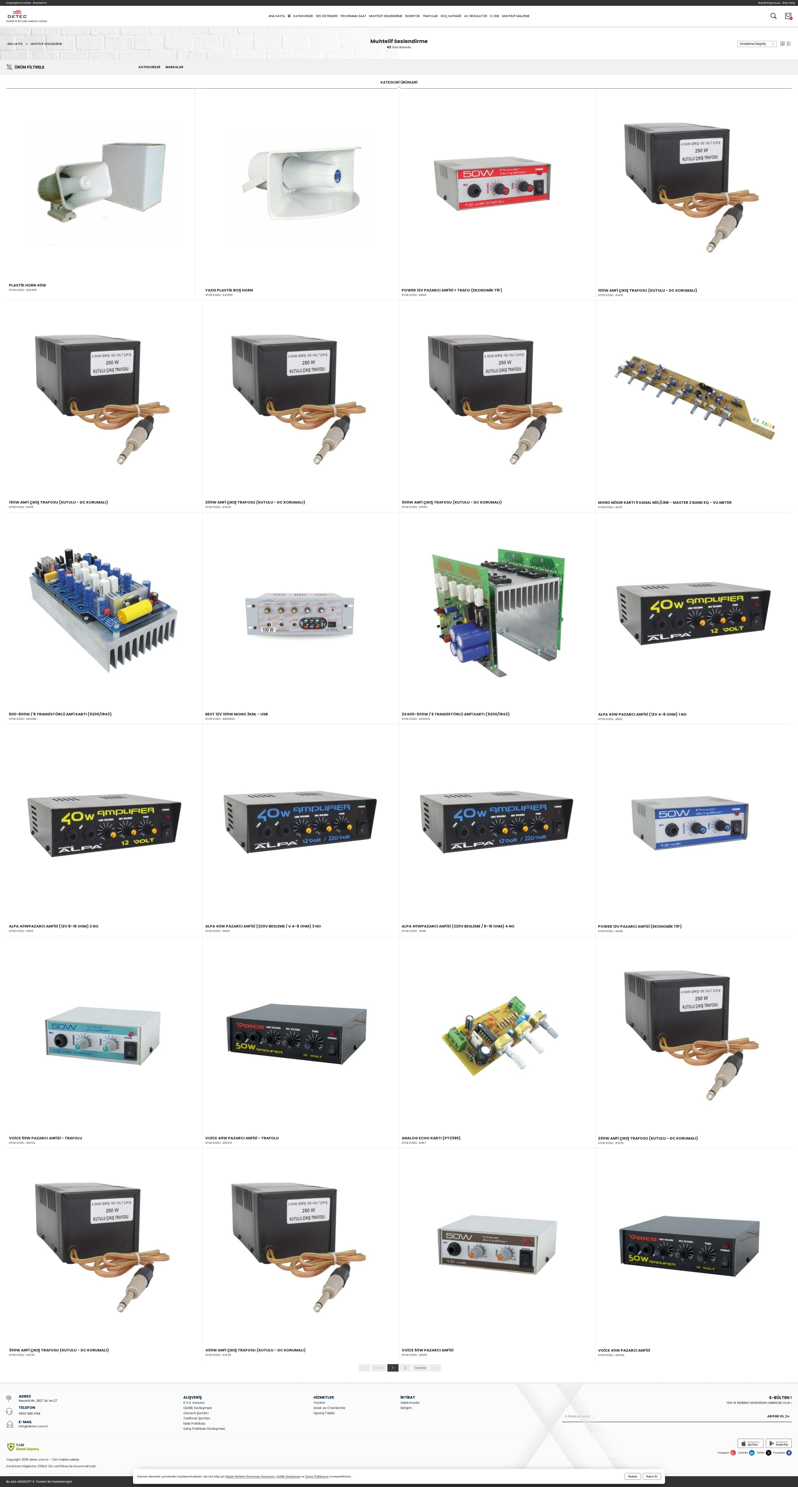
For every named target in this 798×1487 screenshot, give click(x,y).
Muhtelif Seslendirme (385, 16)
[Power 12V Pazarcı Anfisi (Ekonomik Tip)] (694, 822)
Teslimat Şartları (196, 1418)
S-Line (494, 16)
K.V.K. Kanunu (193, 1402)
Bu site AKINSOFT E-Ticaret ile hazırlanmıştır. (39, 1481)
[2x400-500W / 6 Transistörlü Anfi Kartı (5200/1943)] (497, 610)
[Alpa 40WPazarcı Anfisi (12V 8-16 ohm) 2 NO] (104, 822)
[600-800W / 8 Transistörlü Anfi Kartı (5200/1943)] (104, 610)
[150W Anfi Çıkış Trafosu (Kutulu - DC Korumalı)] (104, 398)
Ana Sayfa (276, 16)
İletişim (406, 1407)
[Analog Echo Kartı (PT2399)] (497, 1034)
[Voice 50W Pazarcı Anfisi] (497, 1246)
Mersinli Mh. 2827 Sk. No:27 (38, 1400)
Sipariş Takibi (324, 1413)
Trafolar (430, 16)
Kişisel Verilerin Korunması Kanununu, (250, 1476)
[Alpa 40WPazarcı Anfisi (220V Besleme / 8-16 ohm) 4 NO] (497, 822)
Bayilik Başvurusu (769, 3)
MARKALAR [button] (174, 67)
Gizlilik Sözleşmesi (197, 1407)
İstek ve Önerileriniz (329, 1407)
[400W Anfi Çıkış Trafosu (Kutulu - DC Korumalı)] (301, 1246)
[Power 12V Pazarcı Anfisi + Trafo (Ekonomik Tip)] (497, 186)
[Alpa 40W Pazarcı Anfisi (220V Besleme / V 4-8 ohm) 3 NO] (301, 822)
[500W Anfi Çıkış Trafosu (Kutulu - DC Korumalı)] (497, 398)
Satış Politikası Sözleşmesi (204, 1428)
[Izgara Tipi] (782, 43)
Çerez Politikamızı (317, 1476)
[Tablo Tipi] (789, 43)
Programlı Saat (353, 16)
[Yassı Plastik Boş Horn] (301, 186)
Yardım (319, 1402)
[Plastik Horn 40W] (100, 182)
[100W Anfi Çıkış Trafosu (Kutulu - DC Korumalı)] (694, 186)
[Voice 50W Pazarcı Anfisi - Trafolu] (104, 1034)
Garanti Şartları (196, 1413)
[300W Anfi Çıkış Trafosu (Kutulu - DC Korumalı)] (104, 1246)
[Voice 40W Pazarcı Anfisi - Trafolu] (301, 1034)
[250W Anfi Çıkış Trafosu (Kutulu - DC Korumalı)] (694, 1034)
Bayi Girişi (789, 3)
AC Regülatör (475, 16)
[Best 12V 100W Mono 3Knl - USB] (301, 610)
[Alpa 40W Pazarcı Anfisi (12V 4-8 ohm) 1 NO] (694, 610)
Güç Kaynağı (451, 16)
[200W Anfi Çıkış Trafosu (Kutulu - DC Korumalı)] (301, 398)
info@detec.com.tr (33, 1426)
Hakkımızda (409, 1402)
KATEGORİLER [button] (149, 67)
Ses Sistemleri (327, 16)
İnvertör (412, 16)
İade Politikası (194, 1423)
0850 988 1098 (29, 1413)
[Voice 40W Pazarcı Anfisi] (694, 1246)
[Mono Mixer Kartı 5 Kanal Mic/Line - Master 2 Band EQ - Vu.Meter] (694, 398)
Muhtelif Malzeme (516, 16)
